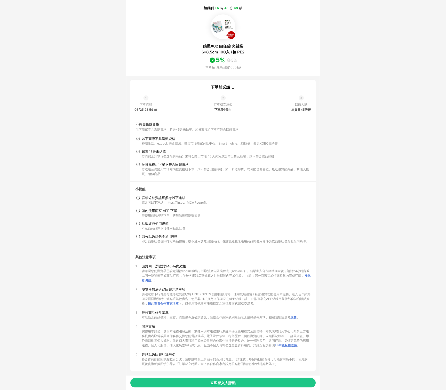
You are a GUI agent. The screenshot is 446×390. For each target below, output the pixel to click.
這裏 (293, 317)
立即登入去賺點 (223, 382)
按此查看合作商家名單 (163, 303)
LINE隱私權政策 (286, 345)
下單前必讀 (220, 87)
